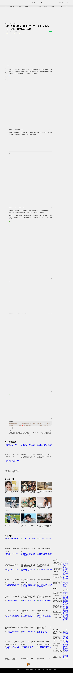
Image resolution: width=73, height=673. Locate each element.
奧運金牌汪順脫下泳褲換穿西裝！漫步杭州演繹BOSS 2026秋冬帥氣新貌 (57, 642)
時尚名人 (12, 6)
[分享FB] (6, 69)
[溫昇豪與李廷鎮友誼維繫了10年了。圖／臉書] (28, 49)
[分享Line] (6, 72)
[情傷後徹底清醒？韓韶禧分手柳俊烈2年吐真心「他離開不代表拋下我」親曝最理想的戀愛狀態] (28, 589)
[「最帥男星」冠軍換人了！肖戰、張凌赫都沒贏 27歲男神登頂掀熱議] (28, 605)
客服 (23, 669)
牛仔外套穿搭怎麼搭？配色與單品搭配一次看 (57, 651)
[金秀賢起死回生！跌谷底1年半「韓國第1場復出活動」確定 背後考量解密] (44, 449)
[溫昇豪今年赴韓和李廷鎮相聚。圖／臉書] (30, 180)
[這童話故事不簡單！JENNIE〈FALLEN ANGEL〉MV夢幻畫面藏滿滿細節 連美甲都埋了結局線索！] (44, 636)
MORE (67, 560)
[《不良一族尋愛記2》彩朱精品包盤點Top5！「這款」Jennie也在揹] (44, 574)
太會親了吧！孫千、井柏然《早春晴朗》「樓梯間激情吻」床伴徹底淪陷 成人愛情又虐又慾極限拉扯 (28, 456)
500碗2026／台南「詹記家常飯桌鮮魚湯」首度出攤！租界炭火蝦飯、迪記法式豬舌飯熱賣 (12, 658)
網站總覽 (55, 669)
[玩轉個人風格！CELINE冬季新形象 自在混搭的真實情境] (12, 558)
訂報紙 (47, 669)
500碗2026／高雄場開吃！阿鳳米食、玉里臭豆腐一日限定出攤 (28, 657)
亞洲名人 (15, 23)
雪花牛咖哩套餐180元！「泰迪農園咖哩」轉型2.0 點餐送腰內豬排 (28, 550)
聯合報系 (43, 669)
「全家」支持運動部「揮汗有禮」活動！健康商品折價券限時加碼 (28, 626)
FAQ (21, 669)
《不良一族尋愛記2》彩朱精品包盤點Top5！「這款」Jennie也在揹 (44, 581)
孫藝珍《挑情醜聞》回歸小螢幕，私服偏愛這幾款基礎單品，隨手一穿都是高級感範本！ (57, 637)
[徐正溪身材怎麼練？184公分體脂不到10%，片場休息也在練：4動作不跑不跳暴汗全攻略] (12, 574)
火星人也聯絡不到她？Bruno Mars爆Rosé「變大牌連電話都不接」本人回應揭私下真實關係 (44, 596)
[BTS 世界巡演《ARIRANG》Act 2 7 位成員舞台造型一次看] (12, 605)
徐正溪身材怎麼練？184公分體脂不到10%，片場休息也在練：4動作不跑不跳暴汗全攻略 (12, 581)
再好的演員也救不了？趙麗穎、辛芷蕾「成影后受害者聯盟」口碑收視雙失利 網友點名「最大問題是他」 (12, 472)
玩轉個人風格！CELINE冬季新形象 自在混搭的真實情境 (12, 564)
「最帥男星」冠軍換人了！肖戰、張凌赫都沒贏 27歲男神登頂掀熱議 (28, 525)
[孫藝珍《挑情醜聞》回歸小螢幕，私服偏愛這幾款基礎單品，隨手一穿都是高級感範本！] (65, 637)
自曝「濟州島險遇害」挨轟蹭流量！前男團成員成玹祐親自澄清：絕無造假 (44, 658)
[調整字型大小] (6, 79)
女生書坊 (60, 6)
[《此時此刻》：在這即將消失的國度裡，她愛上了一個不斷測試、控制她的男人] (12, 543)
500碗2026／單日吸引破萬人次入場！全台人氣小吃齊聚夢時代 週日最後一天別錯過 (44, 627)
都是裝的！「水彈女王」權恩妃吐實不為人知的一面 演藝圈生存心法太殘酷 (28, 643)
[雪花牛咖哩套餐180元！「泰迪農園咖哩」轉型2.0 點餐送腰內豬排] (28, 543)
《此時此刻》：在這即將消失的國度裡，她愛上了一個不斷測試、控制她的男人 (12, 550)
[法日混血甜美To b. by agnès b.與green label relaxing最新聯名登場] (65, 647)
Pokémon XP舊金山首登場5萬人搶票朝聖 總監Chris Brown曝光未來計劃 (12, 627)
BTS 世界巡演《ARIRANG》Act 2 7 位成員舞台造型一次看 (12, 611)
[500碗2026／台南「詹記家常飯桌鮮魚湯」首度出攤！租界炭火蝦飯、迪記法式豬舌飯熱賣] (12, 651)
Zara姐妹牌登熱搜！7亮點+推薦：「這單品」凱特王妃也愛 (57, 632)
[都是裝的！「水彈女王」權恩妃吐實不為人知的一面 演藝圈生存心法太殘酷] (28, 636)
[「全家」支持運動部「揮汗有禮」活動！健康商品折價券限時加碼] (28, 620)
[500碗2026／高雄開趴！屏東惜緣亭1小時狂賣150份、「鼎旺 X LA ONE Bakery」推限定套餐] (12, 636)
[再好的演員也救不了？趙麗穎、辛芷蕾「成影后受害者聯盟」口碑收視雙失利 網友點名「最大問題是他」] (12, 464)
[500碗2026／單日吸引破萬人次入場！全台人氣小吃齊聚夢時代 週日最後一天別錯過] (44, 620)
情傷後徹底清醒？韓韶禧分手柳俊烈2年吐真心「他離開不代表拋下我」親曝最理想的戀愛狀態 (28, 596)
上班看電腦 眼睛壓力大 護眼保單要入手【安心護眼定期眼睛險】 (44, 508)
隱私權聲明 (38, 669)
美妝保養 (26, 6)
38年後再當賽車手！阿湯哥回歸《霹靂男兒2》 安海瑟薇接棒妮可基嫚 (44, 612)
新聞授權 (27, 669)
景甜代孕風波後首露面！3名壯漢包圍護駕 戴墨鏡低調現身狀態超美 (12, 596)
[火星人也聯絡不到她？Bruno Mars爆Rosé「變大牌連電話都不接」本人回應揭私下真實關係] (44, 589)
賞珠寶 (39, 6)
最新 (6, 6)
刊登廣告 (17, 669)
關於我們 (50, 669)
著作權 (35, 669)
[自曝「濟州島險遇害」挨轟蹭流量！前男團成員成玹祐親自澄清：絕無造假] (44, 651)
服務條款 (31, 669)
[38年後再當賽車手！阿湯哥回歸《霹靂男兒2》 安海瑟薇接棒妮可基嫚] (44, 605)
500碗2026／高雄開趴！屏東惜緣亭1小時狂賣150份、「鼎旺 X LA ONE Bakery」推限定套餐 (12, 643)
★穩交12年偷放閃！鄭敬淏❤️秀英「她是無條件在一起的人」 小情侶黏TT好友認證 (28, 425)
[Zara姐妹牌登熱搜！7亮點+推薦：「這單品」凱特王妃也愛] (65, 632)
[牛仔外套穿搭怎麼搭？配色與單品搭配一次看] (65, 651)
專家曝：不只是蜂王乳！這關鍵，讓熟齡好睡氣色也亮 (12, 492)
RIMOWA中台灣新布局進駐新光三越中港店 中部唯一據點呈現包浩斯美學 (57, 656)
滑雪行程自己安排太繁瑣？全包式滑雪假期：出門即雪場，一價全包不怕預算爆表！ (12, 509)
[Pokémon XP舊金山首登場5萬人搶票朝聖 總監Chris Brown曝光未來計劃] (12, 620)
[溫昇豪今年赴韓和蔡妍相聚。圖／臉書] (30, 102)
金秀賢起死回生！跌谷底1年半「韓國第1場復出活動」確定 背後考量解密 (44, 456)
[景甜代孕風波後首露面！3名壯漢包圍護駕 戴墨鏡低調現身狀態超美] (12, 589)
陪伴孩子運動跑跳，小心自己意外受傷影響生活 (12, 524)
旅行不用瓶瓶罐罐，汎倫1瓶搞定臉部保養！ (44, 492)
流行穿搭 (19, 6)
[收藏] (6, 76)
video (67, 6)
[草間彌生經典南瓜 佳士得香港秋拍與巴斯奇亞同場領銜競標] (12, 449)
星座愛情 (53, 6)
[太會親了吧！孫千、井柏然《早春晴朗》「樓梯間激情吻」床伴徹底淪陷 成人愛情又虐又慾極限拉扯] (28, 449)
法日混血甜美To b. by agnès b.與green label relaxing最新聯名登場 (57, 647)
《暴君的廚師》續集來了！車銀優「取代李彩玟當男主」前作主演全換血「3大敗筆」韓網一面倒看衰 (28, 493)
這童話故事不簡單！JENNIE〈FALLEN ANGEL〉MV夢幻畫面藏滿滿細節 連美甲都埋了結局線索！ (44, 643)
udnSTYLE (6, 23)
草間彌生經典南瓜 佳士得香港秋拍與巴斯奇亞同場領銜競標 (12, 455)
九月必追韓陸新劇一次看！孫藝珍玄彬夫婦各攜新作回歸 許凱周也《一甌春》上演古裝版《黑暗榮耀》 (28, 509)
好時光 (33, 6)
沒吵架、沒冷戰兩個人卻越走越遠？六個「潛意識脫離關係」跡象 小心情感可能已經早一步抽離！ (44, 525)
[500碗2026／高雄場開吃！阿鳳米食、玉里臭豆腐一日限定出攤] (28, 651)
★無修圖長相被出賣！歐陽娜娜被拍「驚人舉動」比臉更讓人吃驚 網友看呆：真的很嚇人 (30, 423)
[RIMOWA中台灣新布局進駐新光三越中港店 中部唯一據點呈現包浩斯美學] (65, 656)
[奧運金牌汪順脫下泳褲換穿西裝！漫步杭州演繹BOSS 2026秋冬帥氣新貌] (65, 642)
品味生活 (46, 6)
